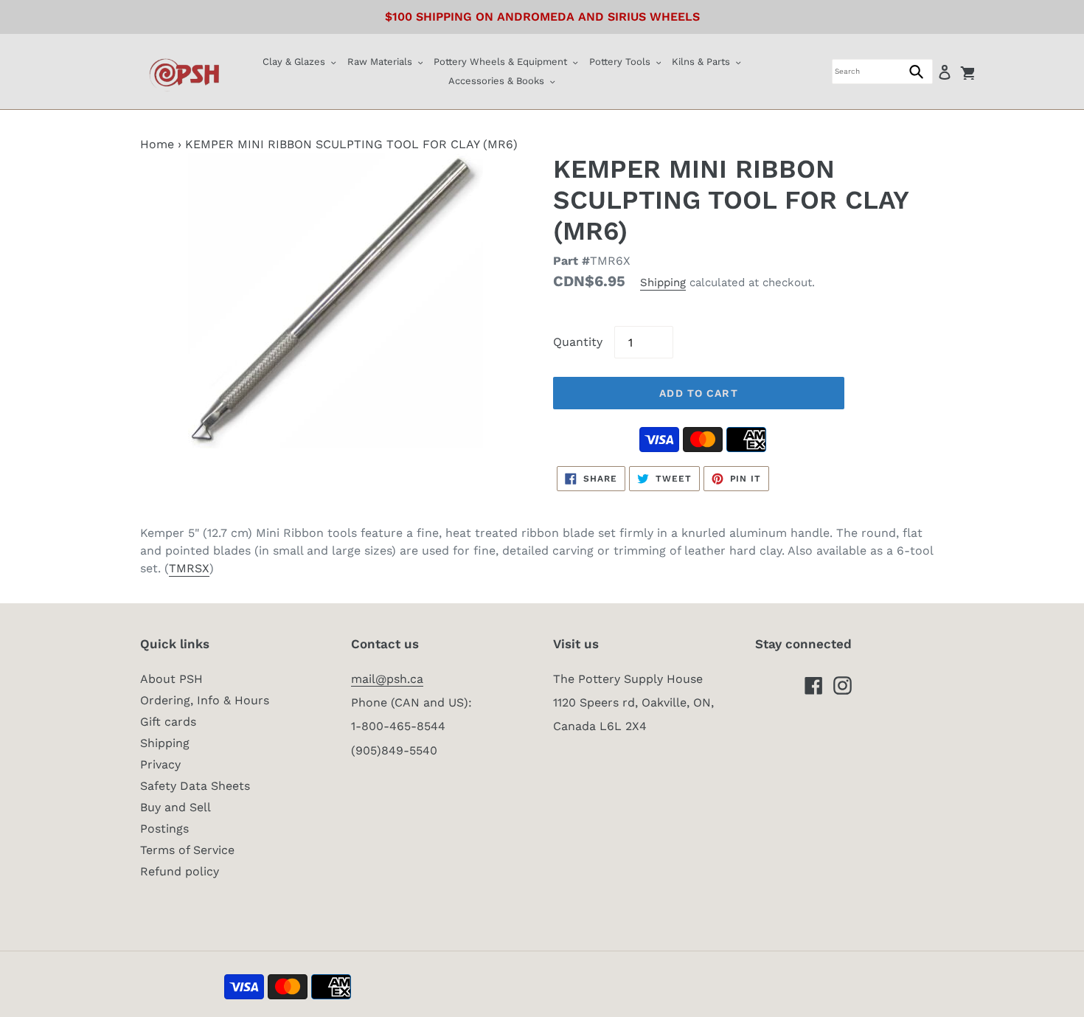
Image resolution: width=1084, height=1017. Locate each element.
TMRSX (189, 568)
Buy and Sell (175, 807)
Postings (164, 829)
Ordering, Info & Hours (204, 700)
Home (157, 144)
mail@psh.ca (387, 679)
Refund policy (179, 871)
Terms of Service (187, 850)
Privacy (160, 764)
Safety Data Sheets (195, 786)
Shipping (663, 282)
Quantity (577, 342)
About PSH (171, 679)
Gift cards (168, 722)
